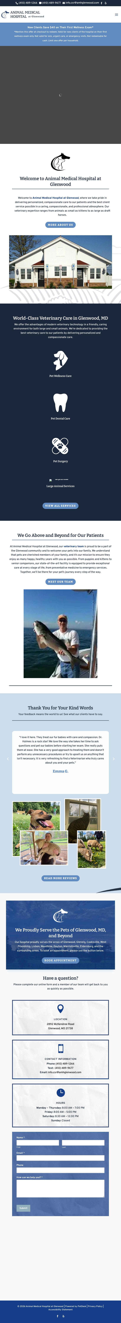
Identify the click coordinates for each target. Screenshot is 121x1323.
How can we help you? (30, 1177)
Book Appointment (60, 960)
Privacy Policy (95, 1306)
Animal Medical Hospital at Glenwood (55, 198)
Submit (23, 1208)
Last (64, 1147)
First (18, 1147)
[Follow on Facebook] (57, 1316)
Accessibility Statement (60, 1309)
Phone (20, 1165)
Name (21, 1137)
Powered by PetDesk (75, 1306)
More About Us (60, 225)
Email (21, 1153)
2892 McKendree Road (60, 1024)
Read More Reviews (60, 878)
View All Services (60, 505)
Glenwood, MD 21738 (60, 1028)
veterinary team (74, 546)
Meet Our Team (60, 581)
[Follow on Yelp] (63, 1316)
